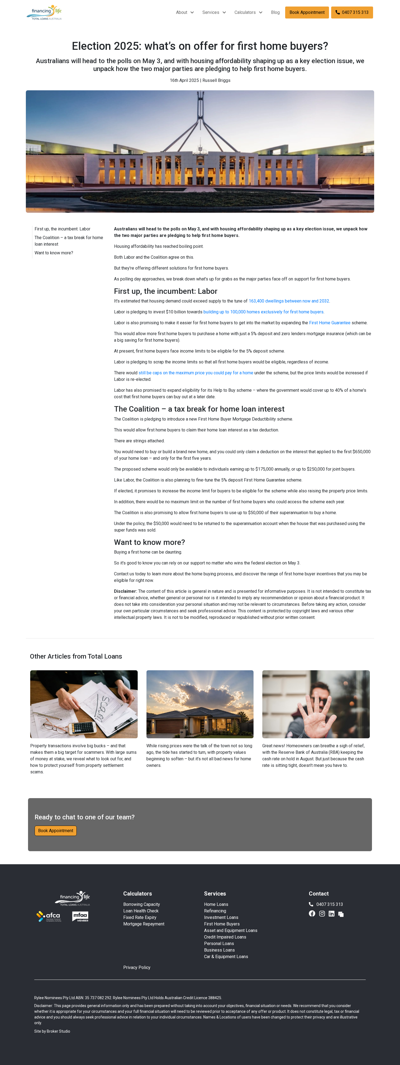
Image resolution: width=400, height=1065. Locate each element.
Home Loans (216, 904)
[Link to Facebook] (313, 914)
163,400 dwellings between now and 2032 (289, 301)
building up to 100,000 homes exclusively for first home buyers (264, 311)
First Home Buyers (222, 924)
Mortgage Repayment (143, 924)
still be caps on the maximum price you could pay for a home (196, 372)
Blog (275, 12)
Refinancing (215, 910)
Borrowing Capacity (141, 904)
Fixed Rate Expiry (139, 917)
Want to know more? (54, 252)
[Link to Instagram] (323, 914)
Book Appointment (307, 12)
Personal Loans (219, 943)
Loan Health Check (141, 910)
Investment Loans (221, 917)
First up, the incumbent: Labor (62, 228)
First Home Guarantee (329, 322)
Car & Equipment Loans (226, 956)
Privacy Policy (136, 967)
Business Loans (219, 950)
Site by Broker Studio (52, 1031)
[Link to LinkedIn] (332, 914)
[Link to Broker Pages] (341, 914)
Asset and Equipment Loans (230, 930)
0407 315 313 (355, 12)
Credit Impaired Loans (225, 937)
